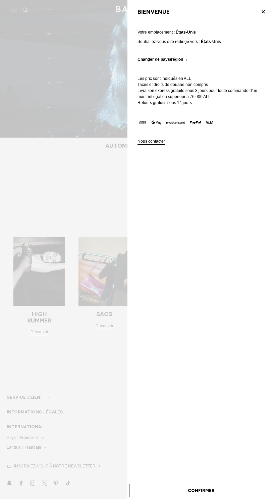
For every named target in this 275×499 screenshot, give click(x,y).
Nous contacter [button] (151, 141)
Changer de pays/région (160, 59)
